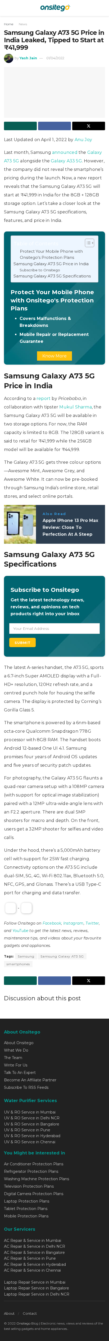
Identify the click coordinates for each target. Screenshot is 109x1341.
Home (8, 24)
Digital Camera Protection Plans (33, 1193)
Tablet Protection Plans (25, 1208)
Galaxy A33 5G (66, 160)
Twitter (92, 923)
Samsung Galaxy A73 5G (62, 956)
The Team (13, 1057)
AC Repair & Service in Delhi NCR (34, 1246)
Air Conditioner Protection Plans (33, 1164)
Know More (54, 356)
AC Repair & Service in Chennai (32, 1270)
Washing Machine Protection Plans (36, 1178)
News (23, 24)
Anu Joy (83, 139)
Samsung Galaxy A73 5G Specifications (52, 276)
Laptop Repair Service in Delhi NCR (36, 1294)
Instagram (73, 923)
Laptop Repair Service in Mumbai (34, 1282)
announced (65, 152)
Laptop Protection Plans (26, 1201)
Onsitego (23, 1323)
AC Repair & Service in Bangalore (34, 1252)
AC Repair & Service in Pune (30, 1258)
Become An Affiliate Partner (30, 1080)
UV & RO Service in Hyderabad (32, 1135)
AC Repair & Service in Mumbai (32, 1240)
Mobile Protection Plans (26, 1216)
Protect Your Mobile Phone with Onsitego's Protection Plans (51, 254)
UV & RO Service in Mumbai (30, 1112)
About (9, 1313)
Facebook (52, 923)
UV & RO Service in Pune (27, 1130)
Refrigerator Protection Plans (31, 1171)
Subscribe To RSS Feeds (26, 1087)
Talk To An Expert (20, 1072)
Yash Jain (28, 58)
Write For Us (15, 1065)
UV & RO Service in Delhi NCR (32, 1118)
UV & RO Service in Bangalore (31, 1124)
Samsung (26, 956)
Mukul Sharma (75, 407)
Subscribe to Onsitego (40, 270)
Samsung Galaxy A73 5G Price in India (51, 263)
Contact (30, 1313)
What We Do (16, 1050)
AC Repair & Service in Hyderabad (35, 1264)
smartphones (18, 964)
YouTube (20, 930)
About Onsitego (19, 1042)
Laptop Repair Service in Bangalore (36, 1288)
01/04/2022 (55, 58)
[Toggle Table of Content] (87, 242)
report (44, 398)
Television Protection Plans (29, 1186)
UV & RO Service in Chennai (29, 1142)
